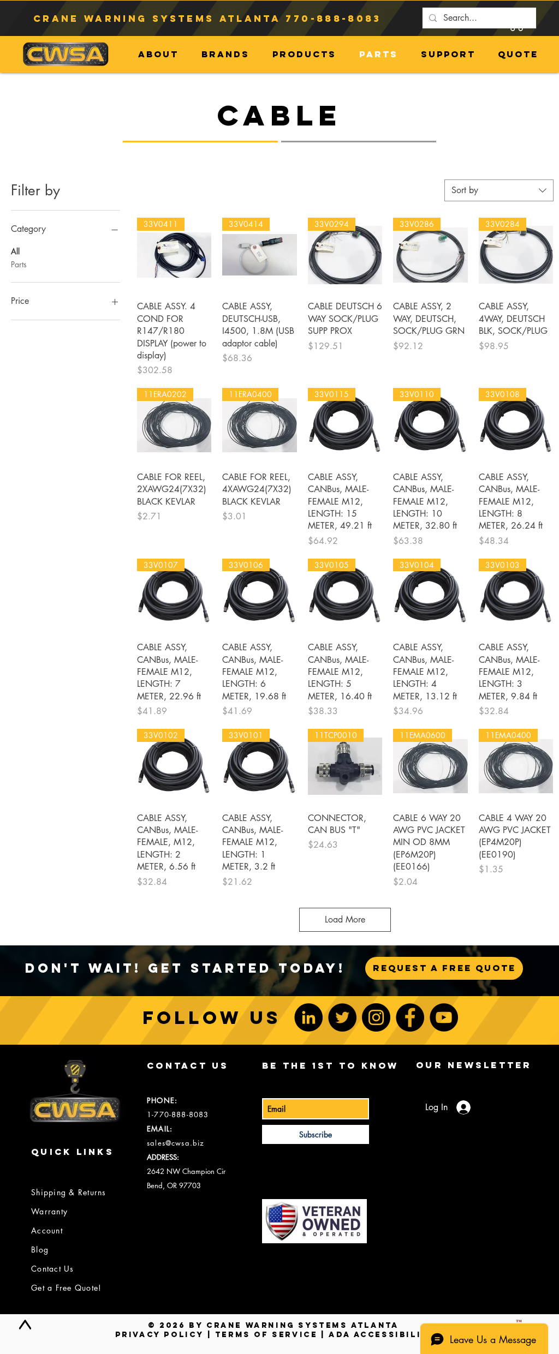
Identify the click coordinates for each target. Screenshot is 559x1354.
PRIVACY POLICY (159, 1334)
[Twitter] (342, 1017)
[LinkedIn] (308, 1017)
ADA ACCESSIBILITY (382, 1334)
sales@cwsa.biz (175, 1143)
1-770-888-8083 (178, 1114)
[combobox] (499, 190)
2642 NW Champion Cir (186, 1171)
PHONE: (162, 1100)
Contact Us (52, 1268)
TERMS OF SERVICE (266, 1334)
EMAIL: (160, 1129)
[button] (516, 21)
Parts (19, 264)
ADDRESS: (163, 1157)
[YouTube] (444, 1017)
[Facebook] (410, 1017)
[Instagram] (376, 1017)
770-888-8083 (333, 19)
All (15, 251)
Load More (345, 919)
